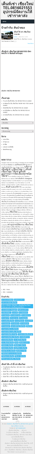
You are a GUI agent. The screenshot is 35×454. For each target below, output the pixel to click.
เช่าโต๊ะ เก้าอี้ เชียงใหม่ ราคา (7, 248)
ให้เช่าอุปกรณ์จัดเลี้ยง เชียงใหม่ (14, 280)
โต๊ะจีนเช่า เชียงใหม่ (14, 276)
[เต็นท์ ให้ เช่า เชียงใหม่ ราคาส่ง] (7, 35)
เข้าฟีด (5, 144)
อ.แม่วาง (12, 191)
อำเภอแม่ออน (6, 323)
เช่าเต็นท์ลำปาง (25, 237)
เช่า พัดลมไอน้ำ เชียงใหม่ (11, 218)
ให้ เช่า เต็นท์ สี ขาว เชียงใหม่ (14, 282)
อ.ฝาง (17, 189)
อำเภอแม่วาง (26, 201)
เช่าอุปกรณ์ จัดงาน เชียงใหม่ (21, 222)
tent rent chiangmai (29, 162)
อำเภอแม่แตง (26, 203)
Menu (4, 21)
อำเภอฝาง (30, 193)
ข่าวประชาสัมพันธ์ (6, 164)
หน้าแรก (24, 430)
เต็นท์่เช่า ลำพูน (17, 269)
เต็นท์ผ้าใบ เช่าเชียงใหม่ (15, 250)
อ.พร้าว (20, 189)
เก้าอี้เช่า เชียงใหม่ (5, 212)
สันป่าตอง (3, 187)
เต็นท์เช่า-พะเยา (11, 254)
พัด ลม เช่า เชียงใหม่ (10, 178)
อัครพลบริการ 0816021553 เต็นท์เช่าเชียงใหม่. (18, 447)
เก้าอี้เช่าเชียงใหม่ (26, 432)
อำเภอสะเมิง (10, 195)
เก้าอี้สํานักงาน (29, 210)
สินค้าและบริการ (13, 187)
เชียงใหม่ (13, 212)
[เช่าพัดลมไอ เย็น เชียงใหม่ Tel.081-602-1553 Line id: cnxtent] (17, 407)
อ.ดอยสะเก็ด (8, 189)
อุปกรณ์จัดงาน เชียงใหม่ (27, 205)
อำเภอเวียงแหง (11, 201)
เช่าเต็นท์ (19, 235)
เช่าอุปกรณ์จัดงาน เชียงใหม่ (20, 224)
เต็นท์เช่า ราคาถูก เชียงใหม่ (24, 256)
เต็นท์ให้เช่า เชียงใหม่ (20, 348)
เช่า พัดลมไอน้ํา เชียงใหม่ (22, 218)
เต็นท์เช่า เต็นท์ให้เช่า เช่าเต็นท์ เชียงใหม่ (10, 263)
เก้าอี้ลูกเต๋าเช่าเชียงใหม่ (11, 210)
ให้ (29, 276)
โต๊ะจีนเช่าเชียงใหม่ (7, 356)
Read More (31, 43)
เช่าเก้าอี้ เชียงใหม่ (13, 235)
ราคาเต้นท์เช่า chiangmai (23, 178)
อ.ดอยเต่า (14, 189)
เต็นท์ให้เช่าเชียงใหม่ (21, 267)
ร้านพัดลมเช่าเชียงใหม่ (6, 180)
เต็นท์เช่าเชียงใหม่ (12, 261)
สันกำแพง (27, 185)
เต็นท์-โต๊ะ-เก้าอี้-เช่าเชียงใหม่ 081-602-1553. (16, 374)
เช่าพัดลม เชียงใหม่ (17, 216)
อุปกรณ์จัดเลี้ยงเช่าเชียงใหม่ (7, 208)
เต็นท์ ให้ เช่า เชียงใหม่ (8, 267)
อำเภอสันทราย (28, 195)
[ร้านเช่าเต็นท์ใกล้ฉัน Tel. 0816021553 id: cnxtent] (6, 407)
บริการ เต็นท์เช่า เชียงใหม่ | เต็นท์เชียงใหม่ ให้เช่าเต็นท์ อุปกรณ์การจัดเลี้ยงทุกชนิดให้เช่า (16, 171)
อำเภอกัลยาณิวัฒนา (25, 191)
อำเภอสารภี (12, 197)
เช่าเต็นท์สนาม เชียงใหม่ (17, 239)
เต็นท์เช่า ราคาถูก (14, 256)
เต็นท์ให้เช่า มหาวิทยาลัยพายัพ (23, 265)
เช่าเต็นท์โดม (17, 244)
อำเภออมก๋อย (28, 197)
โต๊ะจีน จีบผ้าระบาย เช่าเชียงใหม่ (17, 272)
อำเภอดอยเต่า (25, 193)
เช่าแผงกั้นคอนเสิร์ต (11, 246)
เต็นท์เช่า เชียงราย (11, 259)
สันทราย (31, 185)
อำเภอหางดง (19, 197)
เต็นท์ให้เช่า (14, 265)
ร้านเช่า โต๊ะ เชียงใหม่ (19, 182)
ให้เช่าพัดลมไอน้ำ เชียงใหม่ (14, 278)
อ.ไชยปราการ (17, 191)
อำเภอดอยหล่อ (17, 193)
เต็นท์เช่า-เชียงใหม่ (7, 345)
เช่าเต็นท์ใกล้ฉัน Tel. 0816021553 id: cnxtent (16, 115)
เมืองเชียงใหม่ (26, 269)
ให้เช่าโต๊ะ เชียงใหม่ (29, 284)
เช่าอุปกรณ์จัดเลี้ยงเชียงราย (9, 231)
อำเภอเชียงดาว (9, 199)
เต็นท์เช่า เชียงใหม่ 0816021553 (10, 91)
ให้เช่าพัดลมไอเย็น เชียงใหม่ (26, 278)
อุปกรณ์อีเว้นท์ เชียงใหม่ (20, 208)
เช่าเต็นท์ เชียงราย (26, 239)
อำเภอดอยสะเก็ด (8, 193)
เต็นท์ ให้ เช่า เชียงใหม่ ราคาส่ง (22, 33)
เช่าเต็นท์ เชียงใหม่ (26, 241)
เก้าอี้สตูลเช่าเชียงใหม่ (20, 210)
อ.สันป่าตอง (29, 189)
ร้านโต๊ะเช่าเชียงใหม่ (20, 185)
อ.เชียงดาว (3, 191)
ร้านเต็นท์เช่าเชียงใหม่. (10, 185)
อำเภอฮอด (3, 199)
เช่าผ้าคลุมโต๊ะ (26, 214)
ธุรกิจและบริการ (21, 165)
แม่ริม (17, 272)
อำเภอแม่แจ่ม (18, 203)
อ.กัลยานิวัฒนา (28, 187)
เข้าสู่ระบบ (6, 142)
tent (11, 162)
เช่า (21, 214)
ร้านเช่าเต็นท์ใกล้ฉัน (10, 182)
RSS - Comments (8, 292)
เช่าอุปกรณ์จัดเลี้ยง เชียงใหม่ (24, 231)
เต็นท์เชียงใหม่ (19, 252)
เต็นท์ (26, 248)
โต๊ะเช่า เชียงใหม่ (24, 276)
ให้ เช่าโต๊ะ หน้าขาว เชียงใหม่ (18, 284)
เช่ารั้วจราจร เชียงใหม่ (24, 220)
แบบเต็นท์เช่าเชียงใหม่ (10, 272)
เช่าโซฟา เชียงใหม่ (20, 246)
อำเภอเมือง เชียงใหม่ (17, 199)
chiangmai (3, 162)
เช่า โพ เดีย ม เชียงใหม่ (19, 248)
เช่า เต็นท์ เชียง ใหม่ (20, 340)
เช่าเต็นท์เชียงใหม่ (7, 340)
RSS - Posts (6, 289)
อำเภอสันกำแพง (19, 195)
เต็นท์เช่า (6, 254)
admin (15, 36)
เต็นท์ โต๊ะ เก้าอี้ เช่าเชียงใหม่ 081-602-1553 (15, 371)
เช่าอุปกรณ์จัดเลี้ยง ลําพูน (9, 334)
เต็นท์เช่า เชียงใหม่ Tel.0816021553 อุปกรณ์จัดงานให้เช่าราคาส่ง (18, 10)
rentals (8, 162)
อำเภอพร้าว (3, 195)
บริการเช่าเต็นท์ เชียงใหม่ (9, 302)
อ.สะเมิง (24, 189)
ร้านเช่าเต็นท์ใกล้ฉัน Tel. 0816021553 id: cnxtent (17, 101)
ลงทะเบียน (6, 139)
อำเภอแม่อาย (10, 203)
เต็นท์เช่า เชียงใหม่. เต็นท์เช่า (26, 261)
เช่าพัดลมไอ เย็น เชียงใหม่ (13, 220)
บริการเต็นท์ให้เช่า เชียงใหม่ (15, 176)
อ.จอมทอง (3, 189)
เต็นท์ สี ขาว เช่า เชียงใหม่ (10, 252)
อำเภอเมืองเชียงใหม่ (7, 320)
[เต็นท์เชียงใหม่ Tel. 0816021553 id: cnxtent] (28, 407)
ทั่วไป (14, 164)
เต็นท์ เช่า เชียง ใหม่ (21, 259)
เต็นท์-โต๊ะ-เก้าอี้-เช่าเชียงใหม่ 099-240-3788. (16, 376)
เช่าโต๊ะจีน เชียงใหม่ (28, 246)
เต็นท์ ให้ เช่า (8, 265)
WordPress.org (7, 149)
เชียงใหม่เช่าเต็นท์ (22, 212)
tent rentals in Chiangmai (18, 162)
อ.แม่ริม (8, 191)
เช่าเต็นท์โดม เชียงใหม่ (25, 244)
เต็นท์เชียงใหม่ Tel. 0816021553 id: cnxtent (15, 108)
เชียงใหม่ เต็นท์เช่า (8, 214)
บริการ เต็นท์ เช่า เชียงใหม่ (18, 167)
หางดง (23, 187)
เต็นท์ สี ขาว (22, 250)
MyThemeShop (20, 428)
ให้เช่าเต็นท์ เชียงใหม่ (25, 282)
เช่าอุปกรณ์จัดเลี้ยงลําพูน (13, 229)
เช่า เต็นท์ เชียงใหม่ (14, 241)
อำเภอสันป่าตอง (4, 197)
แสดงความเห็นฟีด (8, 147)
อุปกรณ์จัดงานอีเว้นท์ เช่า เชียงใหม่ (14, 205)
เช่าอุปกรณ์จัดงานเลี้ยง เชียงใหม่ (10, 227)
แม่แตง (20, 272)
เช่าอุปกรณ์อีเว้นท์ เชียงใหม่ (7, 233)
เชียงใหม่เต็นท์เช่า (16, 214)
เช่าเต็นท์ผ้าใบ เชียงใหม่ (16, 237)
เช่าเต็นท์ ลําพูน (8, 239)
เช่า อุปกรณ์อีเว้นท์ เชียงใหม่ (20, 233)
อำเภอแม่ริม (19, 201)
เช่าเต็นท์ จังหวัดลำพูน (26, 235)
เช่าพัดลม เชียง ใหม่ (8, 216)
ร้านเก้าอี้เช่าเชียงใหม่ (16, 180)
